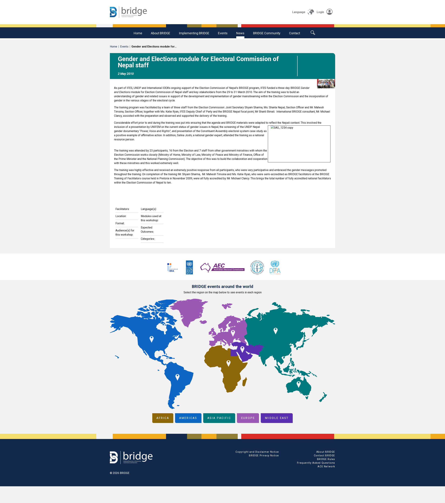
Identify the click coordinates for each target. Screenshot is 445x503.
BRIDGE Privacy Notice (264, 455)
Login (320, 12)
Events (223, 33)
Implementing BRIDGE (194, 33)
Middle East (277, 418)
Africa (162, 418)
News (240, 33)
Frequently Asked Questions (316, 462)
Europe (248, 418)
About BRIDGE (160, 33)
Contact (294, 33)
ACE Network (326, 466)
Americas (188, 418)
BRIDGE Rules (326, 459)
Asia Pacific (219, 418)
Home (138, 33)
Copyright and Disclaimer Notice (257, 451)
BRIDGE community (266, 33)
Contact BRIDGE (324, 455)
